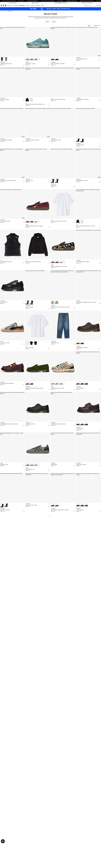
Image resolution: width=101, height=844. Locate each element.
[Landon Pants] (63, 326)
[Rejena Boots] (88, 123)
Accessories (37, 5)
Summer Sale (22, 5)
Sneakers (47, 21)
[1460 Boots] (37, 163)
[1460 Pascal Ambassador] (63, 407)
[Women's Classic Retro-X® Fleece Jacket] (63, 285)
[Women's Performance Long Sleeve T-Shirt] (88, 204)
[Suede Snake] (12, 326)
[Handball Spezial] (37, 447)
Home (1, 11)
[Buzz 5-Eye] (12, 82)
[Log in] (97, 5)
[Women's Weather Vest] (12, 244)
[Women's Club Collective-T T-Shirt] (63, 204)
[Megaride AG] (12, 447)
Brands (42, 5)
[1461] (63, 447)
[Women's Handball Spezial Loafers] (37, 204)
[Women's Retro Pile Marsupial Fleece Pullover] (88, 285)
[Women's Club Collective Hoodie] (37, 244)
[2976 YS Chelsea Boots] (88, 244)
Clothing (32, 5)
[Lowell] (88, 366)
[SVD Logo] (3, 5)
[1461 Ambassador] (88, 326)
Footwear (28, 5)
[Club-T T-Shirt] (37, 326)
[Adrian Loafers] (88, 447)
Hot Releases (15, 5)
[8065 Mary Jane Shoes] (12, 366)
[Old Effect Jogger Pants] (12, 42)
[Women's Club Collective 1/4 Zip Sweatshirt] (37, 82)
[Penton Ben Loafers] (88, 82)
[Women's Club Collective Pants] (63, 82)
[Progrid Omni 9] (37, 42)
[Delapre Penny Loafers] (37, 488)
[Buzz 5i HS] (12, 285)
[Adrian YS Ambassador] (63, 42)
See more (50, 515)
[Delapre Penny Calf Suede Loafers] (37, 366)
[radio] (87, 25)
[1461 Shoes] (37, 407)
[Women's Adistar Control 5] (63, 366)
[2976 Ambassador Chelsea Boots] (12, 407)
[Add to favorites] (24, 62)
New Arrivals (9, 5)
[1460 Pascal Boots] (63, 123)
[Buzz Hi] (63, 163)
